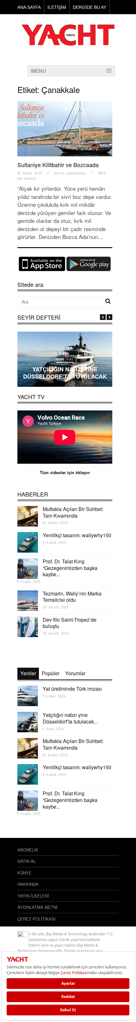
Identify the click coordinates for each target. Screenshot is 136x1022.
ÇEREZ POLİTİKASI (36, 919)
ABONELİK (27, 850)
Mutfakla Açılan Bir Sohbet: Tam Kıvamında (73, 512)
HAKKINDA (27, 884)
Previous (103, 317)
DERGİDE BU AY (89, 7)
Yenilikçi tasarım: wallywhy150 (77, 535)
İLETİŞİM (56, 7)
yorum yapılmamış (70, 173)
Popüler (50, 673)
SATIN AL (26, 861)
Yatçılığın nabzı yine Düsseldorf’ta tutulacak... (70, 718)
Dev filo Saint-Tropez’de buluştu (69, 623)
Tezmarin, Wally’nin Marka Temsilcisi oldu (72, 597)
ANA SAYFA (29, 7)
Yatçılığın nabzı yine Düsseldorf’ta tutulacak (65, 372)
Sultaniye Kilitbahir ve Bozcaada (58, 164)
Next (109, 317)
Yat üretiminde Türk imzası (72, 688)
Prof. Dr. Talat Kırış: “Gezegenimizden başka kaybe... (70, 568)
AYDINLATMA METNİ (37, 907)
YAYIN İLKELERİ (33, 896)
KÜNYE (24, 873)
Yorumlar (75, 673)
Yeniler (28, 673)
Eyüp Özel (64, 359)
